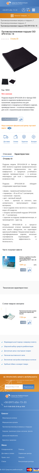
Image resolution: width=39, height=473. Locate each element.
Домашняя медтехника (10, 435)
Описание (7, 154)
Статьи (4, 461)
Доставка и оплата (8, 453)
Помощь (21, 449)
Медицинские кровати (10, 422)
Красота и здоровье (9, 440)
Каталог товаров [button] (21, 15)
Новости (21, 457)
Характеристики (21, 154)
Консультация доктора (26, 461)
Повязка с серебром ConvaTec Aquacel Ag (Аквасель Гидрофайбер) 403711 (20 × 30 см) (27, 259)
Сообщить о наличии (9, 119)
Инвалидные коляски (9, 418)
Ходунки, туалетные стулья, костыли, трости (17, 431)
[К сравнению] (21, 119)
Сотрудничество (7, 449)
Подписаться (28, 387)
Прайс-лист (6, 457)
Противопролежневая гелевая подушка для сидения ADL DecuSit (27, 312)
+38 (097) (9, 10)
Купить (23, 270)
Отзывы (7, 159)
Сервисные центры (25, 453)
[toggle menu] (33, 10)
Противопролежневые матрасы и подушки (17, 427)
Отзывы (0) (14, 38)
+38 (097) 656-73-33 (15, 402)
